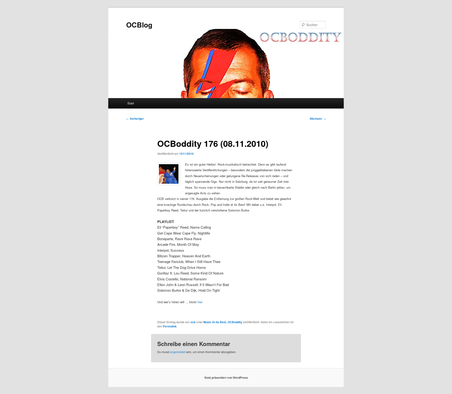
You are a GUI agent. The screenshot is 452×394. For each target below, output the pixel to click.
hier (200, 302)
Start (130, 103)
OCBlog (139, 25)
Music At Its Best (214, 322)
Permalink (170, 326)
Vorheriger (135, 118)
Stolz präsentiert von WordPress (226, 377)
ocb (192, 322)
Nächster (318, 118)
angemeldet (177, 352)
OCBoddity (235, 322)
